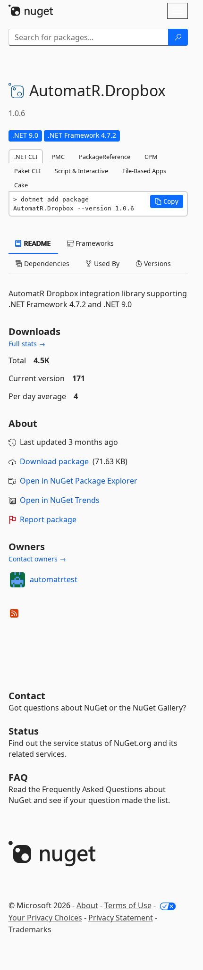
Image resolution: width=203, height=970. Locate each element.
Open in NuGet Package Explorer (78, 481)
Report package (48, 519)
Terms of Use (128, 905)
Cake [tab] (21, 185)
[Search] (178, 37)
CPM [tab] (151, 156)
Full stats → (26, 343)
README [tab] (36, 243)
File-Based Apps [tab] (144, 171)
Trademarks (29, 929)
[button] (166, 201)
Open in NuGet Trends (60, 500)
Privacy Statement (120, 917)
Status (23, 731)
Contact (26, 695)
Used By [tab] (105, 263)
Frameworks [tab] (94, 243)
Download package (54, 461)
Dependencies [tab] (45, 263)
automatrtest (53, 579)
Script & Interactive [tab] (81, 171)
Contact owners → (37, 558)
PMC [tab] (58, 156)
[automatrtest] (17, 579)
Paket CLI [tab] (27, 171)
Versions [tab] (156, 263)
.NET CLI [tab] (25, 156)
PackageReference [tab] (104, 156)
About (87, 905)
